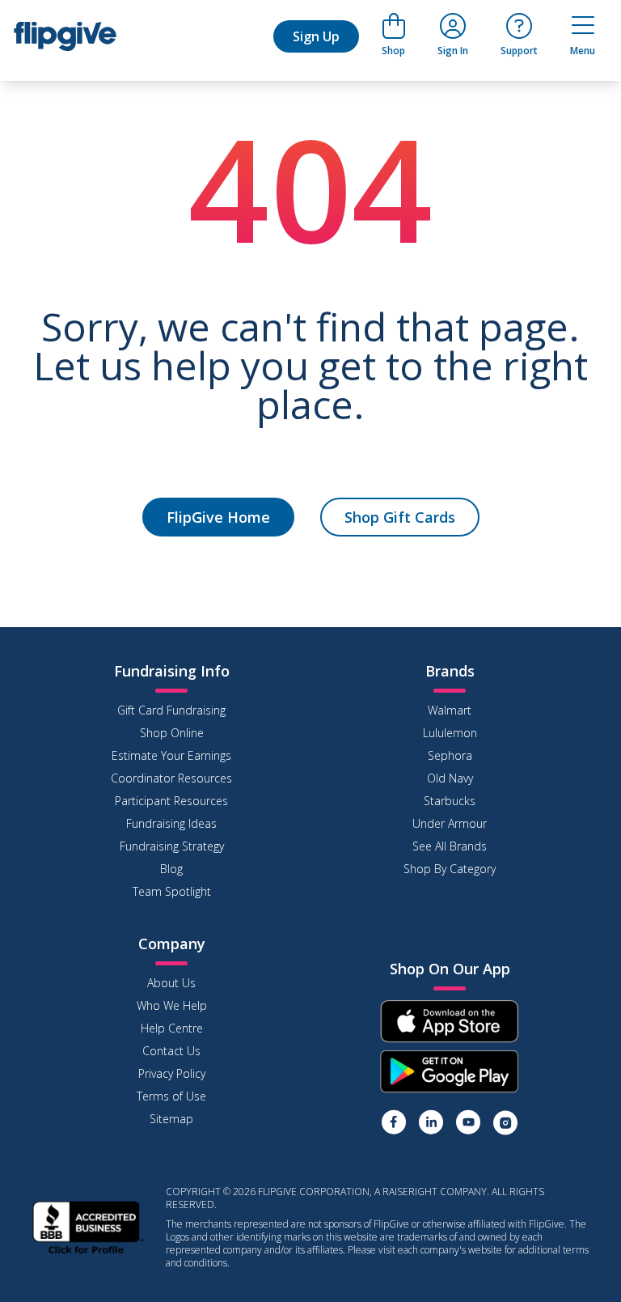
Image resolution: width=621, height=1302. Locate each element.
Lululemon (450, 732)
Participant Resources (171, 800)
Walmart (449, 710)
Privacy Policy (171, 1073)
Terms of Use (171, 1096)
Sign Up (316, 36)
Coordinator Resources (171, 778)
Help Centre (172, 1028)
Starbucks (449, 800)
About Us (171, 982)
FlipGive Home (218, 517)
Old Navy (450, 778)
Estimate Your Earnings (171, 755)
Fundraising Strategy (172, 846)
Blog (171, 868)
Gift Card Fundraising (171, 710)
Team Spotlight (172, 891)
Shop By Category (449, 868)
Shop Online (172, 732)
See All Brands (449, 846)
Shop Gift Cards (399, 517)
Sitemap (171, 1118)
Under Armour (449, 823)
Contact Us (171, 1050)
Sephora (450, 755)
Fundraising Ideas (171, 823)
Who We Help (172, 1005)
